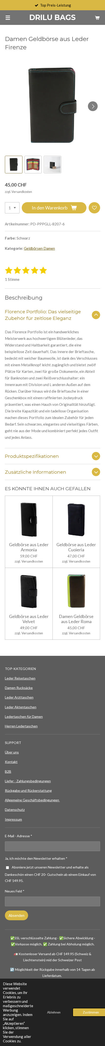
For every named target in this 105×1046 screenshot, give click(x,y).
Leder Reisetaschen (20, 678)
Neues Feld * (14, 891)
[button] (13, 164)
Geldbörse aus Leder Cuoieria (76, 547)
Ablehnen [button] (54, 1012)
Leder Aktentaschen (20, 707)
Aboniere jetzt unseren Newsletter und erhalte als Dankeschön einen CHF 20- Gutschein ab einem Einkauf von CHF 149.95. (50, 874)
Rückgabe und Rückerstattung (28, 790)
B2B (8, 771)
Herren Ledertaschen (21, 726)
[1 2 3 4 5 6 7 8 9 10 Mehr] (12, 208)
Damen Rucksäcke (19, 688)
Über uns (12, 752)
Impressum (13, 819)
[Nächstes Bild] (93, 106)
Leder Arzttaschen (19, 697)
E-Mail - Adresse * (18, 836)
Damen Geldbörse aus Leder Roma (76, 619)
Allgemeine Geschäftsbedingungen (32, 800)
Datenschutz (15, 809)
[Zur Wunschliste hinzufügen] (94, 208)
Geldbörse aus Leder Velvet (29, 619)
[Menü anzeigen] (7, 17)
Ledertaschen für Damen (24, 716)
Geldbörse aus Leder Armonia (29, 547)
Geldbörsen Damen (39, 248)
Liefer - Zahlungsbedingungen (28, 781)
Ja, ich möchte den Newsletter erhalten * (36, 858)
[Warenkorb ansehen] (97, 17)
